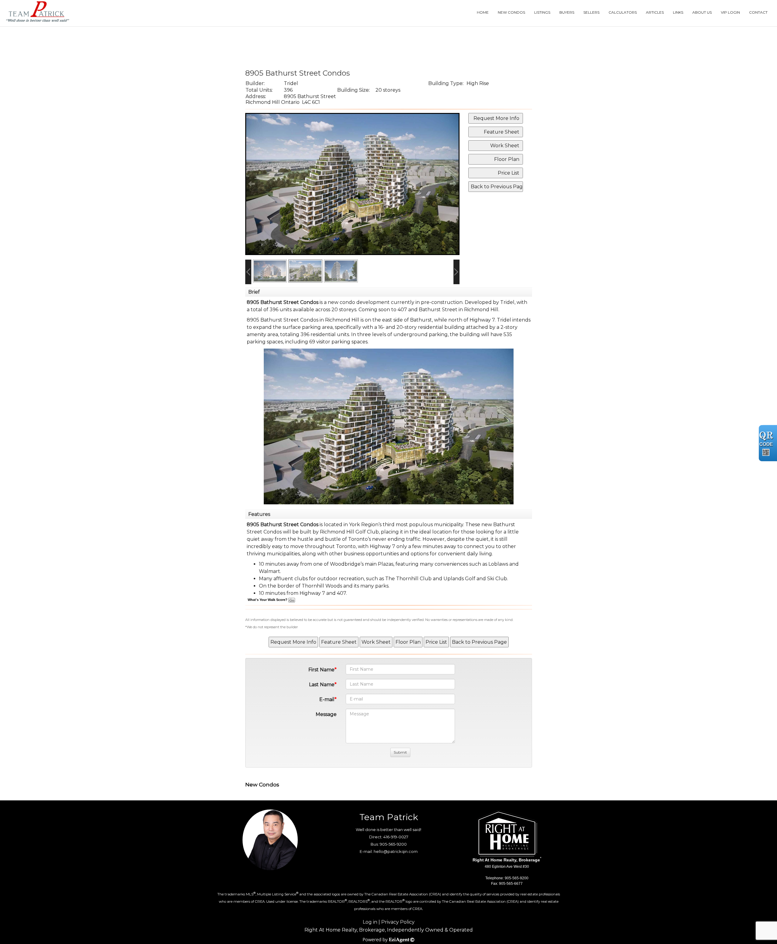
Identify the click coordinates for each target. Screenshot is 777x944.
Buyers (566, 12)
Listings (542, 12)
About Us (702, 12)
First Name (321, 670)
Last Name (321, 684)
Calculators (623, 12)
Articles (655, 12)
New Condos (511, 12)
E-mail (326, 699)
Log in (370, 922)
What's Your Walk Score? (268, 600)
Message (326, 714)
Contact (758, 12)
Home (483, 12)
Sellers (591, 12)
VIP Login (730, 12)
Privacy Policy (398, 922)
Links (678, 12)
